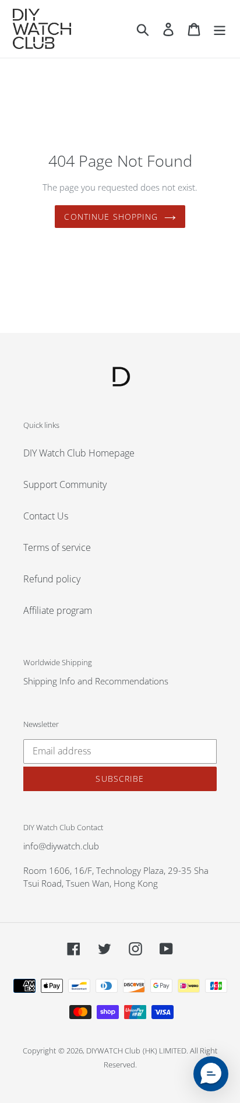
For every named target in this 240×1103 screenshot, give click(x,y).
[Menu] (219, 29)
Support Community (65, 484)
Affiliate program (57, 610)
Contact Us (45, 516)
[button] (210, 1073)
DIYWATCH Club (113, 1050)
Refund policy (51, 578)
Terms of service (57, 547)
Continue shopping (111, 216)
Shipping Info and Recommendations (95, 681)
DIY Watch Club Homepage (79, 453)
